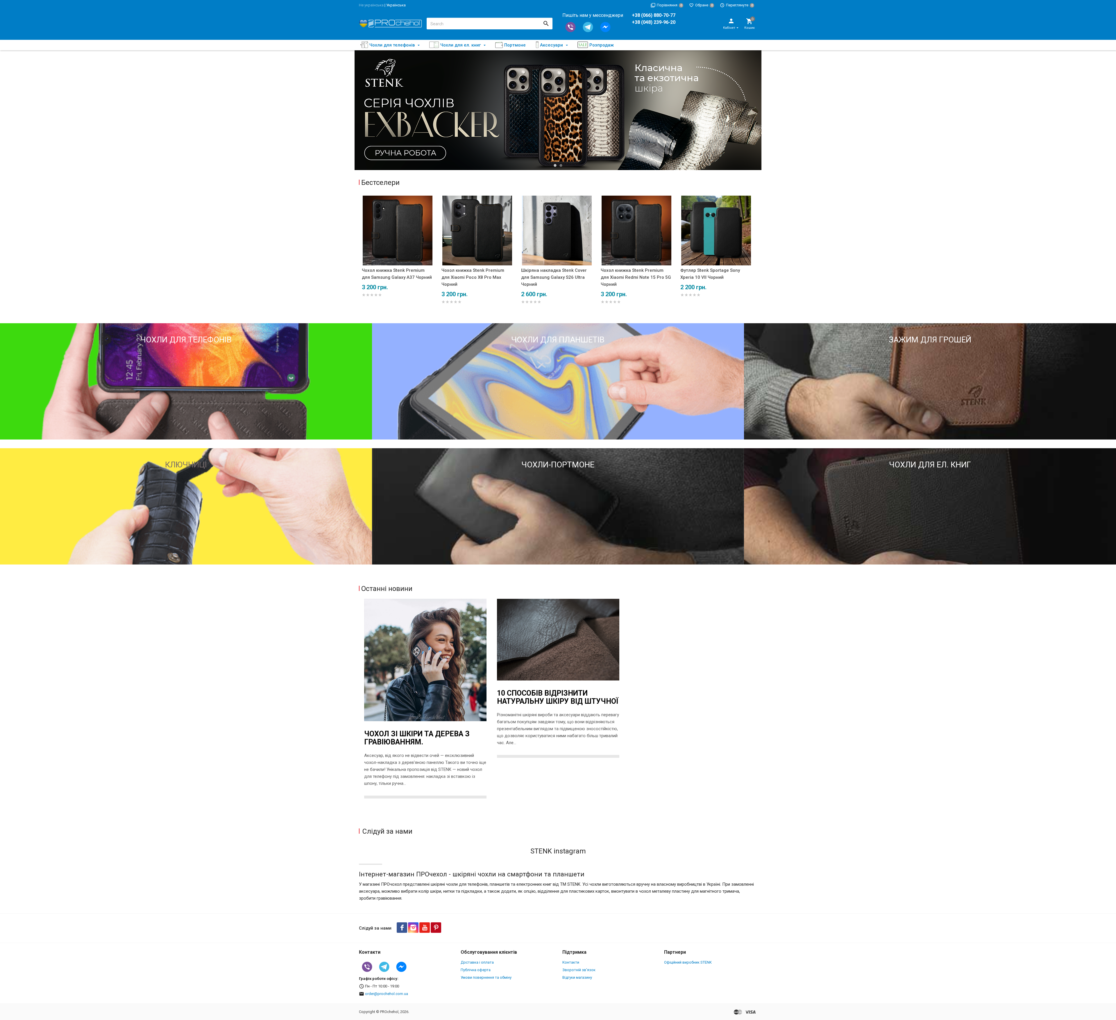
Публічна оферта (476, 970)
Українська (396, 5)
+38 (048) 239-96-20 (653, 22)
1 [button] (555, 165)
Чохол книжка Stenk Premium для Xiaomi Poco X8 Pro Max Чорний (472, 277)
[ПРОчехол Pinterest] (436, 927)
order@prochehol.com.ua (386, 994)
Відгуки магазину (577, 977)
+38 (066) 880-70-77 (653, 15)
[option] (558, 110)
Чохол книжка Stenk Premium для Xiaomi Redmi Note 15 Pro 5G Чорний (636, 277)
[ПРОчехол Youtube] (424, 927)
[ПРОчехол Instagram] (413, 927)
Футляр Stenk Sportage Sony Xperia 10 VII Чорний (710, 274)
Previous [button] (362, 110)
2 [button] (561, 165)
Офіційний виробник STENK (688, 962)
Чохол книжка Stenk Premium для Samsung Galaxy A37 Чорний (397, 274)
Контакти (570, 962)
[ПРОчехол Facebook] (402, 927)
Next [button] (754, 110)
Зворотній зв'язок (578, 970)
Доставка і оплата (477, 962)
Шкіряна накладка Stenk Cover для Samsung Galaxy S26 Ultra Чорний (554, 277)
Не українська (371, 5)
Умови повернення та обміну (486, 977)
